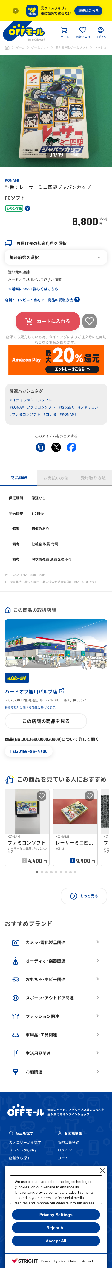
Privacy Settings (56, 1214)
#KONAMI (68, 414)
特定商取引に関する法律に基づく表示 (30, 707)
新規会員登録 (68, 1142)
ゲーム (20, 48)
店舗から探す (19, 1157)
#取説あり (67, 407)
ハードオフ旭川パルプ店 (31, 691)
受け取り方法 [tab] (93, 478)
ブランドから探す (23, 1150)
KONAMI (12, 180)
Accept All (56, 1240)
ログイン (65, 1150)
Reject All (56, 1227)
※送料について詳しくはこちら (33, 288)
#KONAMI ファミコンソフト (32, 407)
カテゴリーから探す (25, 1142)
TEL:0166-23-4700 (29, 751)
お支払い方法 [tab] (55, 478)
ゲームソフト (40, 48)
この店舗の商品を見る (46, 721)
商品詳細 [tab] (18, 477)
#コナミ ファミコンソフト (31, 400)
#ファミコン (88, 407)
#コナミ (50, 414)
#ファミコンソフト (25, 414)
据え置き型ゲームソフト (71, 48)
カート (63, 1157)
